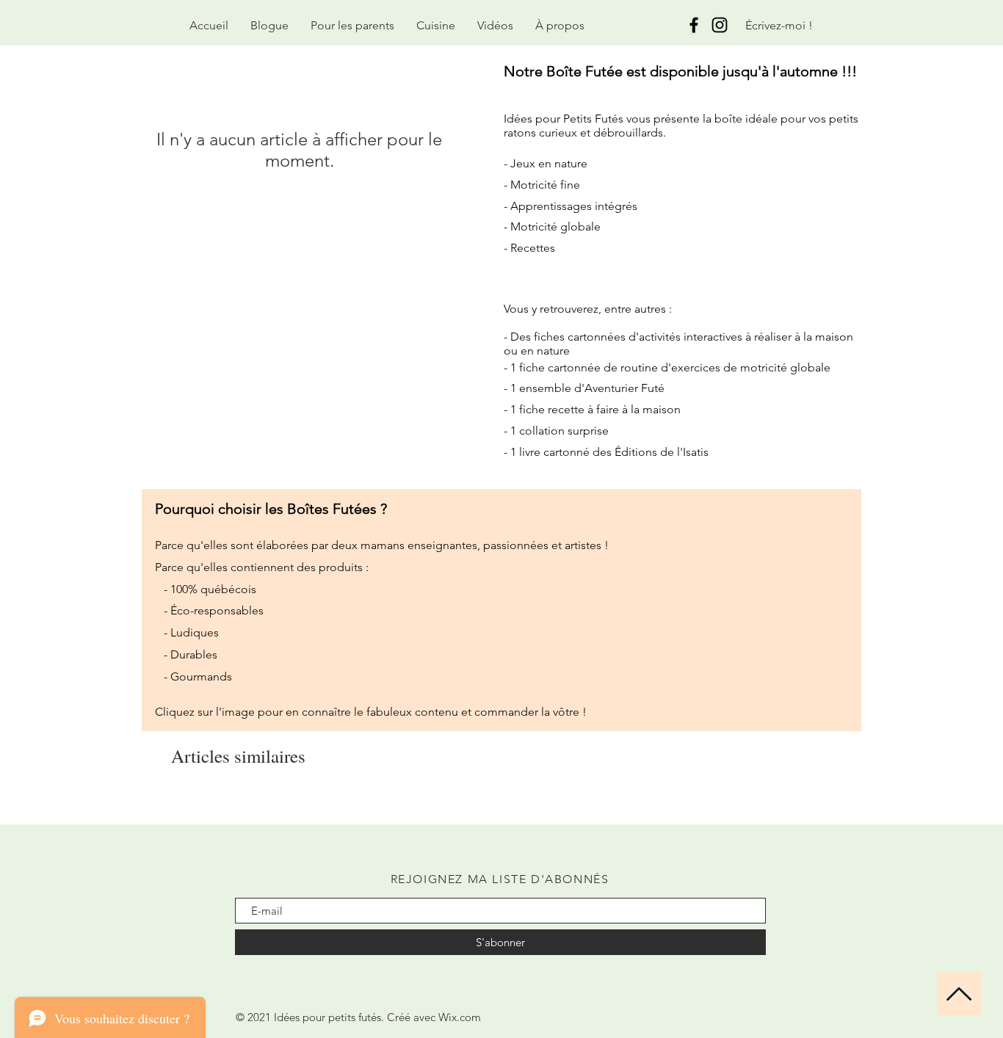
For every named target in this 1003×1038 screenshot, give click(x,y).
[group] (501, 804)
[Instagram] (719, 25)
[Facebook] (694, 25)
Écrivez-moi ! (779, 25)
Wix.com (459, 1017)
